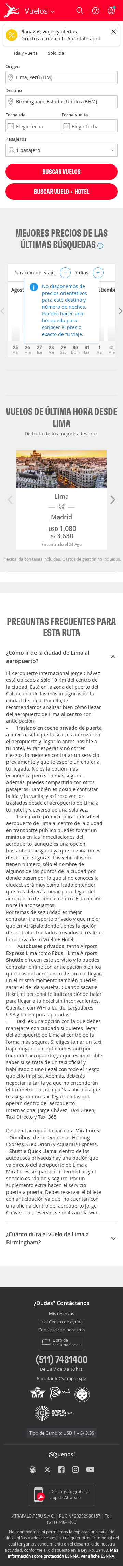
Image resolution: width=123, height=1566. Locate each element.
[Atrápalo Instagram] (76, 1470)
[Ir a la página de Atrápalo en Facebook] (62, 1470)
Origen (12, 66)
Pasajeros (15, 139)
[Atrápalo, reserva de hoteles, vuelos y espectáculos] (11, 10)
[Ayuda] (96, 10)
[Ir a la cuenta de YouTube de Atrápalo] (90, 1470)
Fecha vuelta (75, 115)
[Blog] (33, 1469)
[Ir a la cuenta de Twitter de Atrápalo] (47, 1470)
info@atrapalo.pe (68, 1378)
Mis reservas (61, 1313)
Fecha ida (15, 115)
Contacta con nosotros (61, 1330)
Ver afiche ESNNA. (98, 1556)
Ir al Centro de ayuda (61, 1322)
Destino (13, 90)
